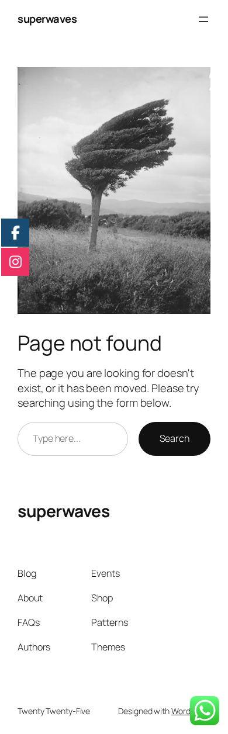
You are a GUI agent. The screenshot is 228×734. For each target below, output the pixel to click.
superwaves (47, 19)
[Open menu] (203, 19)
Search (174, 438)
